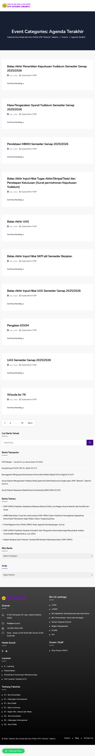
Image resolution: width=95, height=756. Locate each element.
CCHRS (54, 630)
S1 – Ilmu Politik (10, 703)
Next (30, 423)
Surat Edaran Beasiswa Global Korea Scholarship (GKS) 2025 (28, 490)
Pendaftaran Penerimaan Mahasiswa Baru (20, 675)
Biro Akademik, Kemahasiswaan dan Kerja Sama (70, 613)
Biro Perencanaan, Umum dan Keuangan (68, 618)
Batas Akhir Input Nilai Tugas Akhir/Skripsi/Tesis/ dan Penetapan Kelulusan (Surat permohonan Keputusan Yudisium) (41, 183)
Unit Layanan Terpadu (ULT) (15, 679)
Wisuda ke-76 (16, 395)
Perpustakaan (9, 671)
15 (22, 423)
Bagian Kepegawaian (60, 626)
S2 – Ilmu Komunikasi (12, 716)
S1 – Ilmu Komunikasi (12, 695)
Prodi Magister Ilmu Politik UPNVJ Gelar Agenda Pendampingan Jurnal (33, 525)
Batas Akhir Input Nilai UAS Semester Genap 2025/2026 (44, 291)
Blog (77, 738)
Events (67, 738)
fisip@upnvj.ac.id (13, 623)
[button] (13, 751)
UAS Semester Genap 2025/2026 (29, 360)
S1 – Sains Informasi (12, 708)
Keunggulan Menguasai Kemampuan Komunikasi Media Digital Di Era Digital (34, 474)
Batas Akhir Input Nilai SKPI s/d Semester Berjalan (39, 256)
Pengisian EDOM (18, 325)
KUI (53, 635)
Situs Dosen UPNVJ (60, 650)
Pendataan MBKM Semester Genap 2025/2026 (37, 144)
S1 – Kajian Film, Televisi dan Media (18, 712)
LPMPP (54, 609)
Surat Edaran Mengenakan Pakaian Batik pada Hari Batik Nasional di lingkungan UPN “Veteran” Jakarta (46, 481)
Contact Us (88, 738)
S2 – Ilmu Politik (10, 724)
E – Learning (9, 666)
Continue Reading (14, 83)
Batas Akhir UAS (18, 222)
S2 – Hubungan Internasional (15, 720)
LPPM (54, 605)
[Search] (90, 442)
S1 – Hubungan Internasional (15, 699)
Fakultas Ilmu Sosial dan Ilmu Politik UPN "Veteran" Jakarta (32, 739)
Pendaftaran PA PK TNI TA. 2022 (16, 468)
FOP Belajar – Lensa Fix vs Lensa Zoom (18, 462)
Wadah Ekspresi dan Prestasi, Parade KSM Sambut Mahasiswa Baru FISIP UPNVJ (37, 540)
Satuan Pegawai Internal (61, 622)
